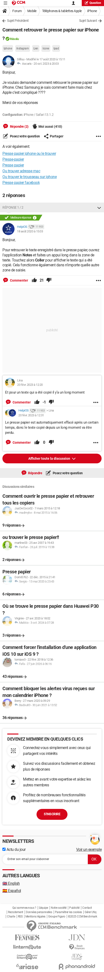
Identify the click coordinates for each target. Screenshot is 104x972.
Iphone (8, 48)
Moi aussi (50, 126)
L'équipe (43, 907)
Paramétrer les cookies (68, 912)
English (11, 883)
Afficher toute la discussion (49, 458)
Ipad (56, 48)
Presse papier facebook (21, 182)
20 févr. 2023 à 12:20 (30, 385)
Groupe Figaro (56, 916)
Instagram (22, 48)
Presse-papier (13, 159)
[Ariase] (27, 966)
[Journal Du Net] (77, 937)
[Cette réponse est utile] (34, 280)
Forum (17, 11)
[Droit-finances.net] (77, 947)
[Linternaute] (27, 947)
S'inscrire (52, 814)
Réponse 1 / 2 (12, 207)
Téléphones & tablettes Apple (62, 11)
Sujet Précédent (18, 21)
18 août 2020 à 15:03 (30, 231)
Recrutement (15, 912)
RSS (20, 916)
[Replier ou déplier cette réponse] (99, 207)
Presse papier (13, 165)
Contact (87, 907)
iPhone (92, 11)
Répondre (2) (19, 126)
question (95, 3)
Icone (46, 48)
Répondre (35, 473)
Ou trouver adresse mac (21, 171)
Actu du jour (16, 849)
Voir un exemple (89, 849)
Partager (56, 136)
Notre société (59, 907)
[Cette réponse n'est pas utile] (49, 280)
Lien (35, 48)
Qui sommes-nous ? (24, 907)
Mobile (32, 11)
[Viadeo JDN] (77, 957)
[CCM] (18, 3)
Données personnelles (39, 912)
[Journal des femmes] (27, 937)
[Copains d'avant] (27, 957)
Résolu (14, 39)
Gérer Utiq (90, 912)
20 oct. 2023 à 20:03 (46, 63)
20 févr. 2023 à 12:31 (31, 415)
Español (11, 890)
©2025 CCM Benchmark (82, 916)
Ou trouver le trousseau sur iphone (29, 176)
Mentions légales (35, 916)
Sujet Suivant (88, 21)
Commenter (18, 280)
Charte (11, 916)
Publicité (74, 907)
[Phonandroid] (77, 967)
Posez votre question (24, 136)
